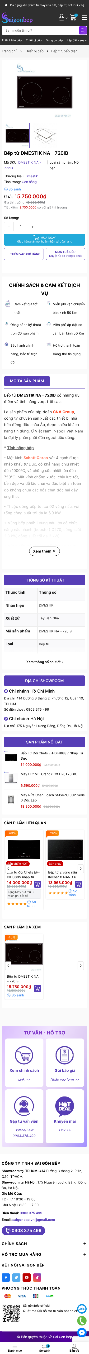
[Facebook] (6, 1277)
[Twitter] (16, 1277)
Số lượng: (11, 218)
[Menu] (83, 17)
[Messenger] (82, 1332)
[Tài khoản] (61, 17)
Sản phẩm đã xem (22, 927)
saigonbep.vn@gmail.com (33, 1220)
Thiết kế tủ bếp (12, 40)
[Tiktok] (37, 1277)
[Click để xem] (44, 91)
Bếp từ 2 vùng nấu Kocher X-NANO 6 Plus (62, 874)
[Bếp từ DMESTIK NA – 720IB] (24, 953)
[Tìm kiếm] (83, 30)
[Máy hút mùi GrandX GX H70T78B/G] (11, 779)
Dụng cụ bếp (54, 40)
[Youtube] (27, 1277)
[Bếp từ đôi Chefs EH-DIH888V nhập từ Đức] (11, 758)
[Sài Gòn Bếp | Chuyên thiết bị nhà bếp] (17, 17)
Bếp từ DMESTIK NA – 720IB (22, 978)
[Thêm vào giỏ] (37, 884)
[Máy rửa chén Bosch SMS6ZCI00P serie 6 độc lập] (11, 799)
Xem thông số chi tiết (43, 662)
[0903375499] (82, 1321)
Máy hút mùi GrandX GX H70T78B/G (49, 774)
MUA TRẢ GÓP (65, 253)
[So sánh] (12, 189)
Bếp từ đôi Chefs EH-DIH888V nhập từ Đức (52, 755)
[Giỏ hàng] (73, 17)
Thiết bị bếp (34, 40)
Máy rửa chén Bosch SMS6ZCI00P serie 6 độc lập (53, 797)
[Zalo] (82, 1309)
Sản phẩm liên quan (25, 822)
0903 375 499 (37, 709)
